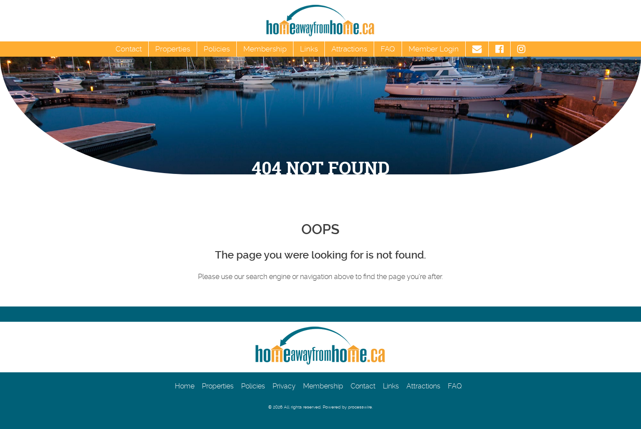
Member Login (434, 48)
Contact (129, 48)
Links (309, 48)
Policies (217, 48)
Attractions (349, 48)
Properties (172, 48)
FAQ (388, 48)
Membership (264, 48)
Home (184, 386)
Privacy (284, 386)
